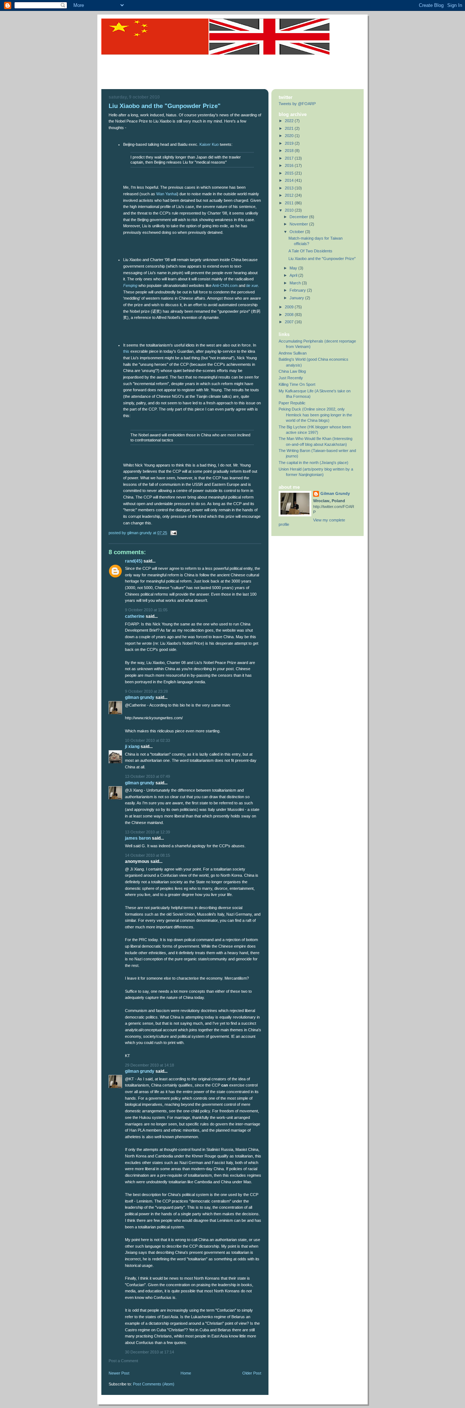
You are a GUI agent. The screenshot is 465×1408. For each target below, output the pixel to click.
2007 (290, 322)
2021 (290, 128)
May (294, 268)
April (294, 275)
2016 (290, 165)
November (299, 224)
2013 (290, 188)
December (299, 217)
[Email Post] (172, 533)
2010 (290, 210)
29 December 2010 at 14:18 (149, 1065)
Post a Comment (123, 1361)
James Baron (138, 838)
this (126, 351)
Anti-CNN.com (225, 285)
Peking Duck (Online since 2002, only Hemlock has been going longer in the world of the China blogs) (315, 414)
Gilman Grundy (139, 697)
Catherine (135, 616)
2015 (290, 173)
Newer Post (119, 1373)
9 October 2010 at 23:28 (146, 691)
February (298, 290)
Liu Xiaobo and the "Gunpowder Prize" (322, 258)
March (296, 283)
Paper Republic (292, 403)
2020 (290, 135)
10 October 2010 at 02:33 (147, 740)
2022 (290, 121)
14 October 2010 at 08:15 (147, 855)
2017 (290, 158)
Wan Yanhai (166, 194)
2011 (290, 203)
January (297, 298)
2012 (290, 195)
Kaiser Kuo (209, 144)
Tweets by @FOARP (297, 103)
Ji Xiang (132, 746)
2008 (290, 314)
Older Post (251, 1373)
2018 (290, 150)
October (297, 231)
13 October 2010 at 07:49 (147, 776)
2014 (290, 180)
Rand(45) (133, 561)
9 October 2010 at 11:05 (146, 610)
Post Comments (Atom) (153, 1384)
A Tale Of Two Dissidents (310, 251)
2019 (290, 143)
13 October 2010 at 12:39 (147, 832)
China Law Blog (292, 371)
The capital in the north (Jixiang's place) (313, 462)
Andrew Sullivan (293, 353)
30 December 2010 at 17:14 (149, 1352)
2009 (290, 307)
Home (186, 1373)
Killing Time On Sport (297, 384)
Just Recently (291, 378)
